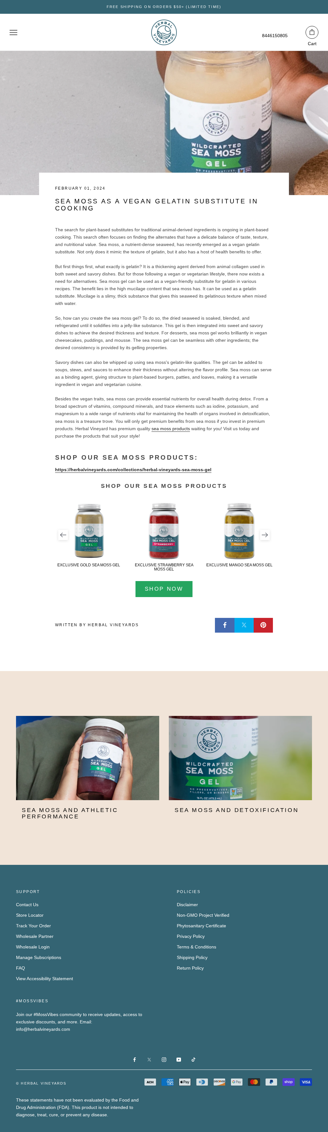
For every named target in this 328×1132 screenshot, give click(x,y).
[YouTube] (178, 1059)
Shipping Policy (192, 957)
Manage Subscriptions (38, 957)
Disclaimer (187, 904)
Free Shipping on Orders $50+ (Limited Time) (164, 7)
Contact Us (27, 904)
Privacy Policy (191, 936)
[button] (63, 535)
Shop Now (164, 589)
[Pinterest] (263, 625)
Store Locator (30, 915)
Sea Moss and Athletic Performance (70, 813)
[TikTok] (193, 1059)
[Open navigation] (13, 32)
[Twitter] (244, 625)
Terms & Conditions (196, 946)
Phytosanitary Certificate (201, 925)
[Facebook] (224, 625)
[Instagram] (164, 1059)
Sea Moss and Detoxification (237, 810)
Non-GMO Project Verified (203, 915)
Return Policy (190, 968)
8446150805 (275, 35)
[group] (88, 534)
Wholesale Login (33, 946)
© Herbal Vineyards (41, 1083)
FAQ (20, 968)
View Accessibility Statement (44, 978)
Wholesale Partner (34, 936)
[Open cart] (312, 32)
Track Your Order (33, 925)
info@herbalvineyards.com (43, 1029)
